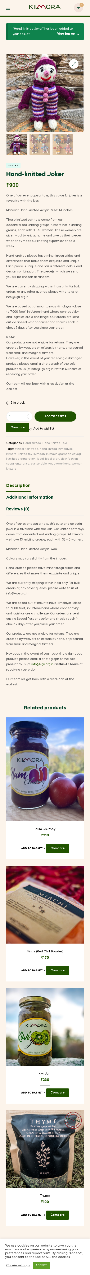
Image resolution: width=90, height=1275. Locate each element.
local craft (52, 459)
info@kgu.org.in (42, 664)
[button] (73, 64)
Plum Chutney (45, 829)
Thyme (45, 1195)
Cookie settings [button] (18, 1265)
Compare (17, 427)
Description (18, 486)
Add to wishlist (43, 428)
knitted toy (25, 454)
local (40, 459)
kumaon (39, 454)
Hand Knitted (32, 443)
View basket (66, 33)
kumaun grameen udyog (63, 454)
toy (50, 463)
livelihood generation (21, 459)
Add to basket (55, 416)
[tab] (45, 487)
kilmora (11, 454)
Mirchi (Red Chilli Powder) (45, 951)
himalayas (65, 449)
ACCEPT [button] (41, 1265)
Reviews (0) (18, 509)
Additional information (29, 497)
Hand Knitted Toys (55, 443)
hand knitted (48, 449)
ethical (19, 449)
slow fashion (69, 459)
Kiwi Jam (45, 1073)
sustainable (39, 463)
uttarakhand (62, 463)
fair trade (31, 449)
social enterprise (18, 463)
